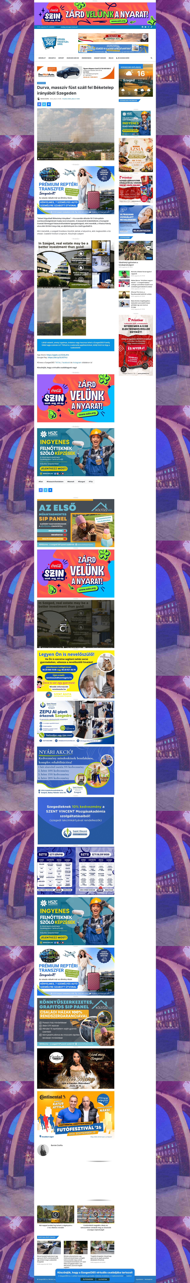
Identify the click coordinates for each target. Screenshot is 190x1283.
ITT (125, 1276)
